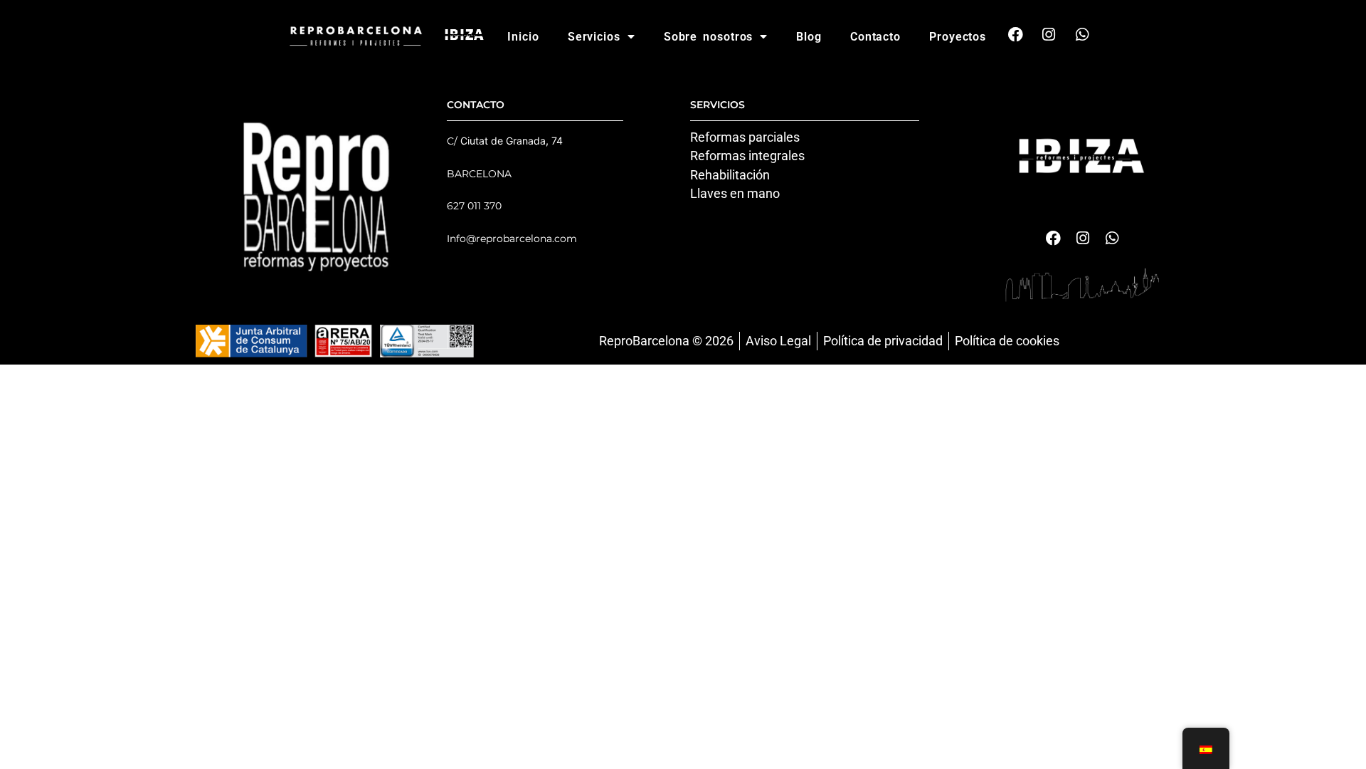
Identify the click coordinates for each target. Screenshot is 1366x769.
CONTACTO (475, 104)
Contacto (875, 36)
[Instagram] (1049, 34)
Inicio (523, 36)
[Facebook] (1015, 34)
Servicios (594, 36)
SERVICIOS (717, 104)
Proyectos (957, 36)
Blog (809, 36)
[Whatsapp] (1082, 34)
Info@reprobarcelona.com (512, 238)
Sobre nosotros (708, 36)
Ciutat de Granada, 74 (511, 141)
